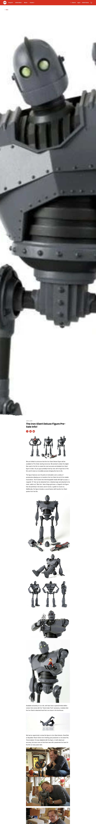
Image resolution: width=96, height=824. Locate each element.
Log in (78, 2)
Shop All (10, 2)
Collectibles (18, 2)
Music (25, 2)
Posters (32, 2)
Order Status (85, 2)
